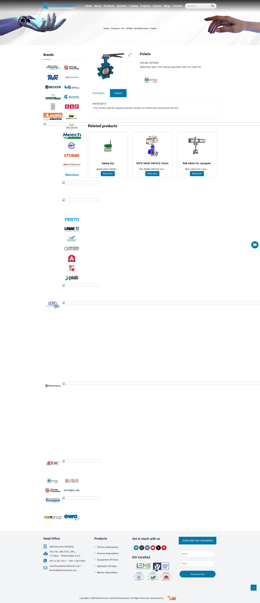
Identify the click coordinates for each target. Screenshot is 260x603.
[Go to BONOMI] (52, 106)
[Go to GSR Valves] (71, 106)
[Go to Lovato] (52, 116)
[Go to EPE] (52, 305)
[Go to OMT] (71, 145)
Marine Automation (107, 572)
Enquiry (118, 93)
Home (88, 6)
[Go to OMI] (71, 268)
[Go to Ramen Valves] (52, 385)
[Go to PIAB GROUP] (71, 278)
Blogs (167, 6)
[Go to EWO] (71, 517)
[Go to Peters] (71, 248)
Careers (157, 6)
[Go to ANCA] (52, 517)
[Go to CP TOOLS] (52, 490)
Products (109, 6)
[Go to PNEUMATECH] (81, 503)
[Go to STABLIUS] (71, 490)
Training (133, 6)
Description (98, 93)
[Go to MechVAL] (71, 97)
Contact (177, 6)
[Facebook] (147, 547)
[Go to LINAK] (71, 229)
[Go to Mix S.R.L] (81, 205)
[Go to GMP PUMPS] (81, 467)
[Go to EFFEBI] (52, 480)
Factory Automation (107, 547)
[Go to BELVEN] (71, 239)
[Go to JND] (71, 165)
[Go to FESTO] (71, 219)
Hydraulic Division (107, 566)
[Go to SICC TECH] (71, 480)
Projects (145, 6)
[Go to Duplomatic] (52, 500)
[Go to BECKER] (52, 87)
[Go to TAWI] (81, 188)
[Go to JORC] (52, 463)
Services (122, 6)
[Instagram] (141, 547)
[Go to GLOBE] (71, 258)
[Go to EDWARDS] (71, 77)
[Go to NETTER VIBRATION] (71, 116)
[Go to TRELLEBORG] (71, 126)
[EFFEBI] (159, 79)
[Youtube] (152, 547)
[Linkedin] (136, 547)
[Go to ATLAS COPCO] (71, 175)
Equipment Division (107, 559)
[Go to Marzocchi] (52, 97)
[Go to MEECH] (71, 136)
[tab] (98, 93)
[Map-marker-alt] (164, 547)
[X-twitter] (158, 547)
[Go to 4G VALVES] (71, 87)
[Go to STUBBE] (71, 155)
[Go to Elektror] (81, 291)
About (97, 6)
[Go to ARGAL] (52, 67)
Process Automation (107, 553)
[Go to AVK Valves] (52, 77)
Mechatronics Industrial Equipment (113, 598)
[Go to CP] (71, 67)
